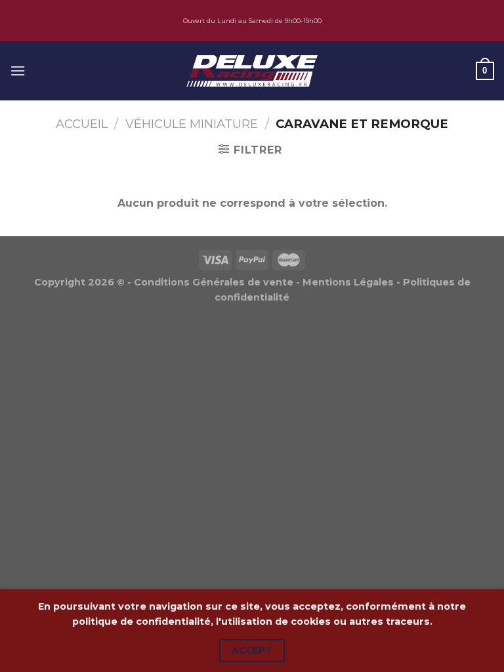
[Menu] (18, 70)
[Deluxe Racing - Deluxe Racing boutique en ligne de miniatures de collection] (252, 70)
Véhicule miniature (191, 123)
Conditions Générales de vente (213, 282)
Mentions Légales (348, 282)
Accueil (82, 123)
